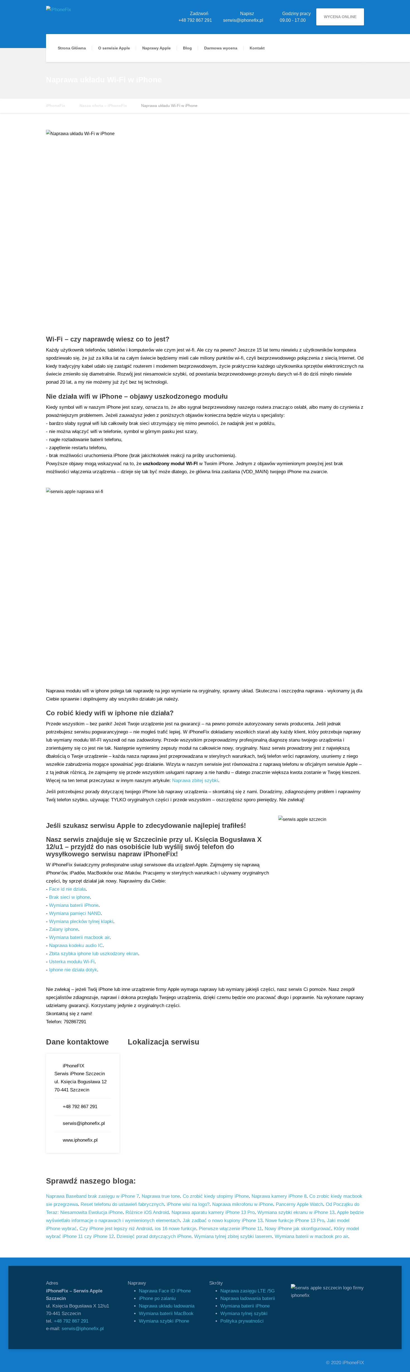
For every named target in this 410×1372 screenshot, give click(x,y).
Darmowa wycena (220, 48)
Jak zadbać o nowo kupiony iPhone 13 (222, 1220)
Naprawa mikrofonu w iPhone (242, 1204)
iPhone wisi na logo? (188, 1204)
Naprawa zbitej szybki (195, 780)
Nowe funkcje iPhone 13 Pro (294, 1220)
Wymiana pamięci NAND (75, 913)
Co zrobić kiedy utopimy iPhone (216, 1196)
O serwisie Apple (114, 48)
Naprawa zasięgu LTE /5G (247, 1291)
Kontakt (257, 48)
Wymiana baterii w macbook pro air (311, 1236)
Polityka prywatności (242, 1321)
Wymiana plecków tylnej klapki (81, 921)
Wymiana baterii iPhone (73, 905)
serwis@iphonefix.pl (83, 1328)
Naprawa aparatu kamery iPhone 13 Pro (213, 1212)
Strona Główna (72, 48)
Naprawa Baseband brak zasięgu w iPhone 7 (92, 1196)
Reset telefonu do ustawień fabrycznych (122, 1204)
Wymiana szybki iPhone (164, 1321)
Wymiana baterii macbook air (79, 937)
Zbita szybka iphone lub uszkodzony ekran (93, 953)
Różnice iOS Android (147, 1212)
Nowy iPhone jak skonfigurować (298, 1228)
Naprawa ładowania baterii (247, 1298)
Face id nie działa (67, 889)
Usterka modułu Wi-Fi (72, 961)
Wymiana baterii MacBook (166, 1313)
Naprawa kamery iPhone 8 (279, 1196)
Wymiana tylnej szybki (243, 1313)
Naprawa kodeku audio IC (76, 945)
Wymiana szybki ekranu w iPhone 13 (295, 1212)
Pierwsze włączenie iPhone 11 (230, 1228)
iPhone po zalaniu (157, 1298)
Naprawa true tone (161, 1196)
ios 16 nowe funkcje (175, 1228)
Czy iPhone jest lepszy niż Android (115, 1228)
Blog (187, 48)
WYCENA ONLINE (340, 17)
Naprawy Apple (156, 48)
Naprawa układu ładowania (166, 1306)
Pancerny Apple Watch (299, 1204)
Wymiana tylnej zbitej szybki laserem (233, 1236)
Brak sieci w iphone (69, 897)
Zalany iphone (63, 929)
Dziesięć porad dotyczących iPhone (154, 1236)
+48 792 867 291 (71, 1321)
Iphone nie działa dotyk (73, 969)
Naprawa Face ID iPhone (165, 1291)
